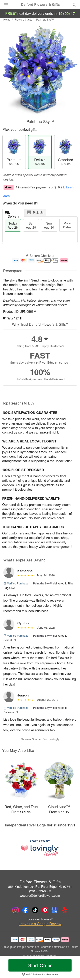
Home (6, 19)
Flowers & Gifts (23, 19)
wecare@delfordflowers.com (40, 895)
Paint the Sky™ (42, 583)
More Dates (67, 225)
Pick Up (38, 212)
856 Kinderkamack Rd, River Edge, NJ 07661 (40, 886)
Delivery (13, 215)
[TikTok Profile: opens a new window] (35, 910)
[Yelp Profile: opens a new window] (64, 910)
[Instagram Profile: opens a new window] (15, 910)
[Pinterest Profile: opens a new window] (45, 910)
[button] (71, 968)
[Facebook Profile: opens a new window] (25, 910)
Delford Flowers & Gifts (40, 4)
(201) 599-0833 (40, 891)
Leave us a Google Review (40, 923)
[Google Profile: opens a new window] (55, 910)
